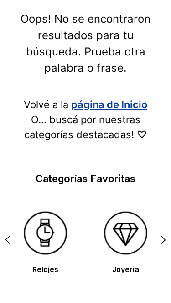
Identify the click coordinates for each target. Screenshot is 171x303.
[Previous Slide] (7, 240)
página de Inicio (109, 104)
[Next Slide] (163, 240)
